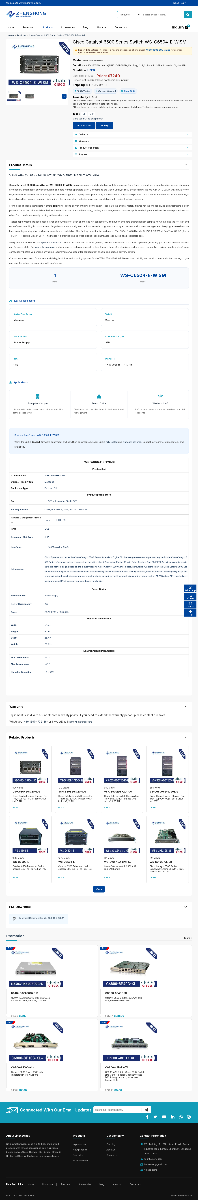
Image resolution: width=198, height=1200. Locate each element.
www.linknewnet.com (181, 1195)
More (99, 889)
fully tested (112, 442)
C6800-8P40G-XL (116, 993)
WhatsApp (190, 590)
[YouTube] (164, 1117)
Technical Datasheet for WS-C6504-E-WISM (41, 918)
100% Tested (83, 91)
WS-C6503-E (21, 861)
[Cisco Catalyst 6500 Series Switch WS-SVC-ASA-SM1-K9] (122, 837)
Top (190, 614)
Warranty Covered (107, 91)
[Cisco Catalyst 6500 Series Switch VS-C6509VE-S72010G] (167, 767)
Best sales (78, 1155)
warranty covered (132, 442)
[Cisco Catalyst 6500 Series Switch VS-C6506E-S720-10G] (76, 767)
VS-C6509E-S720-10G (118, 791)
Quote (190, 598)
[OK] (146, 1110)
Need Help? (179, 3)
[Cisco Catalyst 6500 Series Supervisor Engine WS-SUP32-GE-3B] (167, 837)
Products (48, 27)
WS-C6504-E (66, 861)
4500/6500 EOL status (158, 50)
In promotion (79, 1144)
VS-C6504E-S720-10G (26, 791)
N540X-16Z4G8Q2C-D (24, 993)
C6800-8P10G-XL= (23, 1067)
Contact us (121, 27)
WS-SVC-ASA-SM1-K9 (117, 861)
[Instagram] (189, 1117)
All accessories (80, 1160)
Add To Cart (84, 125)
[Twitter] (155, 1117)
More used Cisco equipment (87, 118)
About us (101, 27)
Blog (85, 27)
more (15, 807)
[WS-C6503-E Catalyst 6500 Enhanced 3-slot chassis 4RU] (30, 837)
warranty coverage (45, 247)
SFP (92, 114)
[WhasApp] (181, 1117)
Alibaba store (150, 1169)
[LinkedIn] (173, 1117)
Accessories (68, 27)
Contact (190, 606)
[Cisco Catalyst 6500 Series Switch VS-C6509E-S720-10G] (122, 767)
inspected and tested (50, 242)
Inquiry (105, 125)
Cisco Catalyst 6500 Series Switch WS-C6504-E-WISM (57, 35)
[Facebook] (148, 1117)
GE (84, 114)
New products (80, 1149)
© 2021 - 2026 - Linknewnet (20, 1195)
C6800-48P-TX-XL (116, 1067)
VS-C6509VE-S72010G (164, 791)
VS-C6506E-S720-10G (72, 791)
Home (11, 27)
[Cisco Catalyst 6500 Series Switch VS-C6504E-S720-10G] (30, 767)
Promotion (28, 27)
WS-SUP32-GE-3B (161, 861)
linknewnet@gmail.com (80, 721)
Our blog (110, 1144)
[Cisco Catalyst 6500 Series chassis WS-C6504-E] (76, 837)
